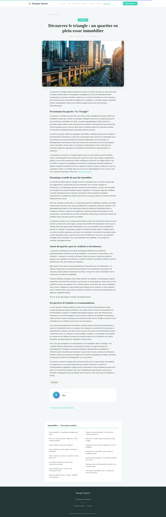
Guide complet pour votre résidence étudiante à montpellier (63, 450)
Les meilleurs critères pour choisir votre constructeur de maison (61, 463)
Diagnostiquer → (130, 3)
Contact (89, 506)
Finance (98, 3)
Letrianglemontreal (85, 172)
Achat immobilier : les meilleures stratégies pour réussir (63, 433)
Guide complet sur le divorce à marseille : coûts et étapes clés (64, 457)
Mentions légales (79, 506)
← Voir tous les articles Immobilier (62, 408)
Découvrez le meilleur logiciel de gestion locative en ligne (100, 439)
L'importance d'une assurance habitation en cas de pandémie (101, 446)
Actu (69, 3)
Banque (84, 3)
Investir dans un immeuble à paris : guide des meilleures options (99, 452)
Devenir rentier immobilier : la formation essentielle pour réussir (101, 459)
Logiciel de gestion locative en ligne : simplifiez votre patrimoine (63, 476)
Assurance (76, 3)
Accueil (63, 3)
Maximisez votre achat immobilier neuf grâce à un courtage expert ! (101, 465)
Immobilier (106, 3)
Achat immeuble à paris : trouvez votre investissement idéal (60, 469)
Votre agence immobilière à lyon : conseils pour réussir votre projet (100, 471)
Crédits (91, 3)
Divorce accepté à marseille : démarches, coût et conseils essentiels (63, 439)
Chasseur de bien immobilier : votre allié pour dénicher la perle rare (99, 433)
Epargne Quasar (38, 3)
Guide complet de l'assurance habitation (61, 445)
